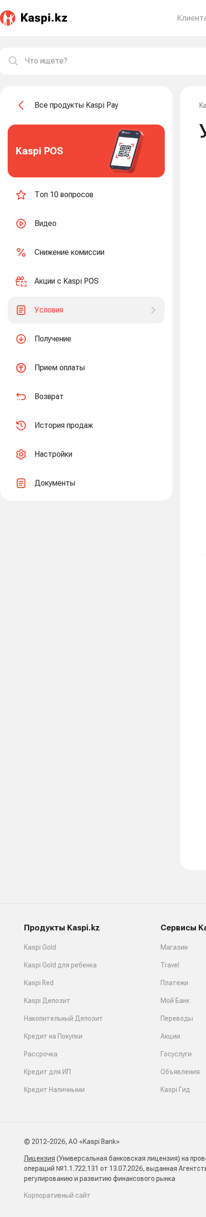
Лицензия (39, 1158)
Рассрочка (40, 1054)
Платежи (174, 983)
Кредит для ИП (47, 1072)
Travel (169, 965)
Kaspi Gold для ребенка (60, 965)
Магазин (174, 947)
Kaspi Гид (175, 1089)
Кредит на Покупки (53, 1036)
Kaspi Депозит (47, 1000)
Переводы (176, 1018)
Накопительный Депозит (63, 1018)
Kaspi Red (39, 983)
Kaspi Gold (40, 947)
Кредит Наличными (54, 1089)
